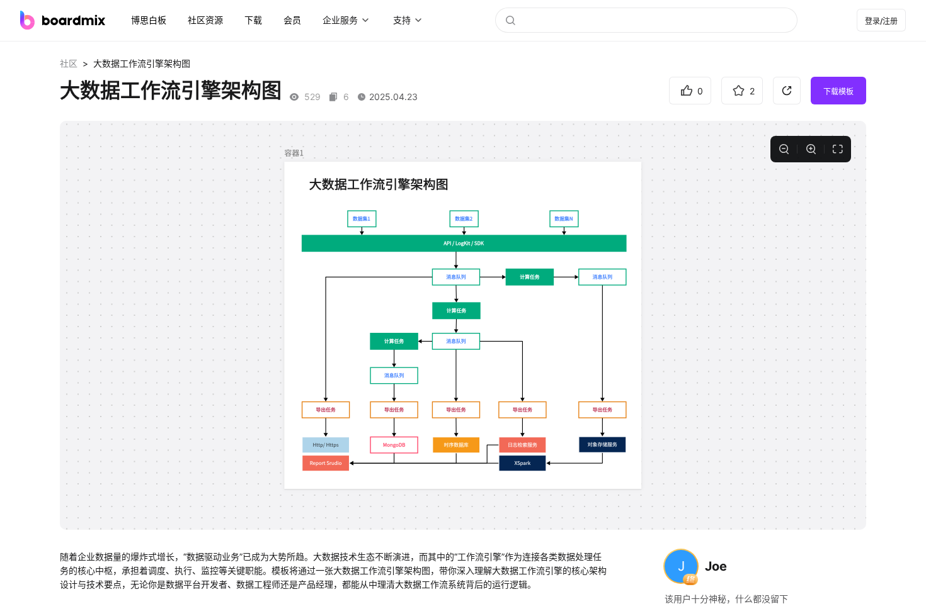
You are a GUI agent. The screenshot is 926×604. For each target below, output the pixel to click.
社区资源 (205, 19)
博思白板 (148, 19)
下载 (253, 19)
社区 (68, 63)
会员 (292, 19)
